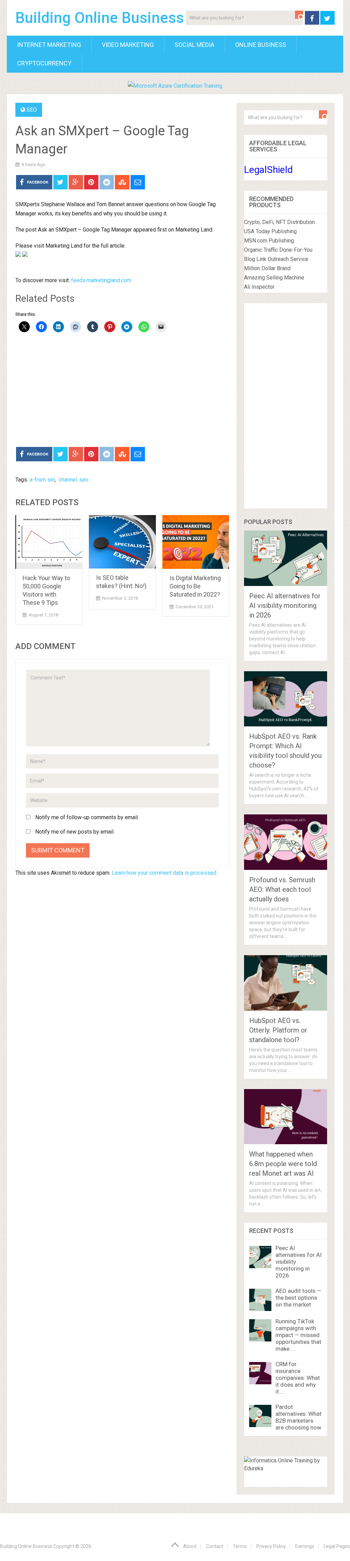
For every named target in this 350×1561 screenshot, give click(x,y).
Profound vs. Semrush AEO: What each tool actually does (282, 889)
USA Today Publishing (270, 231)
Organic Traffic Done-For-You (278, 250)
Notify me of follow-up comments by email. (87, 817)
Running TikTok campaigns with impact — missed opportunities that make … (298, 1335)
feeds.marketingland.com (101, 280)
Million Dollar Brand (267, 268)
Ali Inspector (259, 287)
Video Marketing (128, 44)
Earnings (304, 1546)
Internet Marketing (49, 44)
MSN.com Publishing (269, 240)
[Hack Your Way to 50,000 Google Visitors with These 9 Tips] (48, 542)
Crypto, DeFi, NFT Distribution (279, 222)
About (190, 1546)
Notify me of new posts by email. (75, 831)
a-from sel (42, 479)
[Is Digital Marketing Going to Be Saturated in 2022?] (195, 542)
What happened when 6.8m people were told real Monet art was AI (283, 1163)
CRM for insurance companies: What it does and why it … (297, 1378)
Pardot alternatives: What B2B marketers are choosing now (298, 1417)
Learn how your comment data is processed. (164, 873)
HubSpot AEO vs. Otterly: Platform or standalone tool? (278, 1030)
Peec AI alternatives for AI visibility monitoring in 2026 (285, 605)
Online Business (260, 44)
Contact (214, 1546)
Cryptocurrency (44, 63)
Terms (240, 1546)
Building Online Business (99, 17)
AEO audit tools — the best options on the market (298, 1297)
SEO (32, 110)
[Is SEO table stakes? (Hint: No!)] (122, 542)
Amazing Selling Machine (274, 277)
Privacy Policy (271, 1546)
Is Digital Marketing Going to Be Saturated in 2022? (195, 586)
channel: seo (74, 479)
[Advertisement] (122, 390)
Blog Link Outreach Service (276, 259)
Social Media (194, 44)
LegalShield (268, 169)
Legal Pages (337, 1546)
